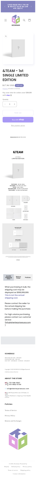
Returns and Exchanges (13, 421)
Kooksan (17, 464)
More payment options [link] (18, 125)
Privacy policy (27, 466)
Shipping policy (25, 470)
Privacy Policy (10, 416)
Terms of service (13, 470)
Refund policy (16, 466)
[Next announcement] (31, 6)
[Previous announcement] (5, 6)
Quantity (5, 99)
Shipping (5, 88)
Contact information (19, 474)
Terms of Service (11, 410)
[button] (5, 20)
